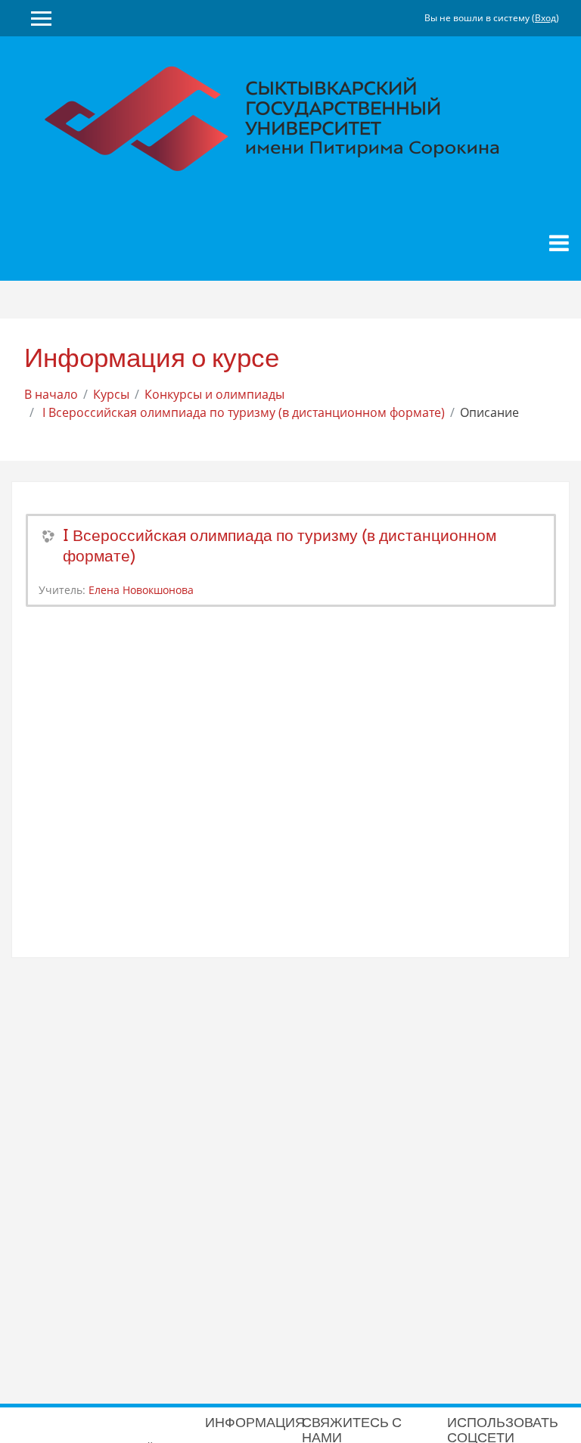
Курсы (111, 394)
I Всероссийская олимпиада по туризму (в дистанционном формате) (242, 412)
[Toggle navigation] (559, 243)
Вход (545, 17)
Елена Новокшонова (141, 590)
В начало (51, 394)
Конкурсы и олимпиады (214, 394)
